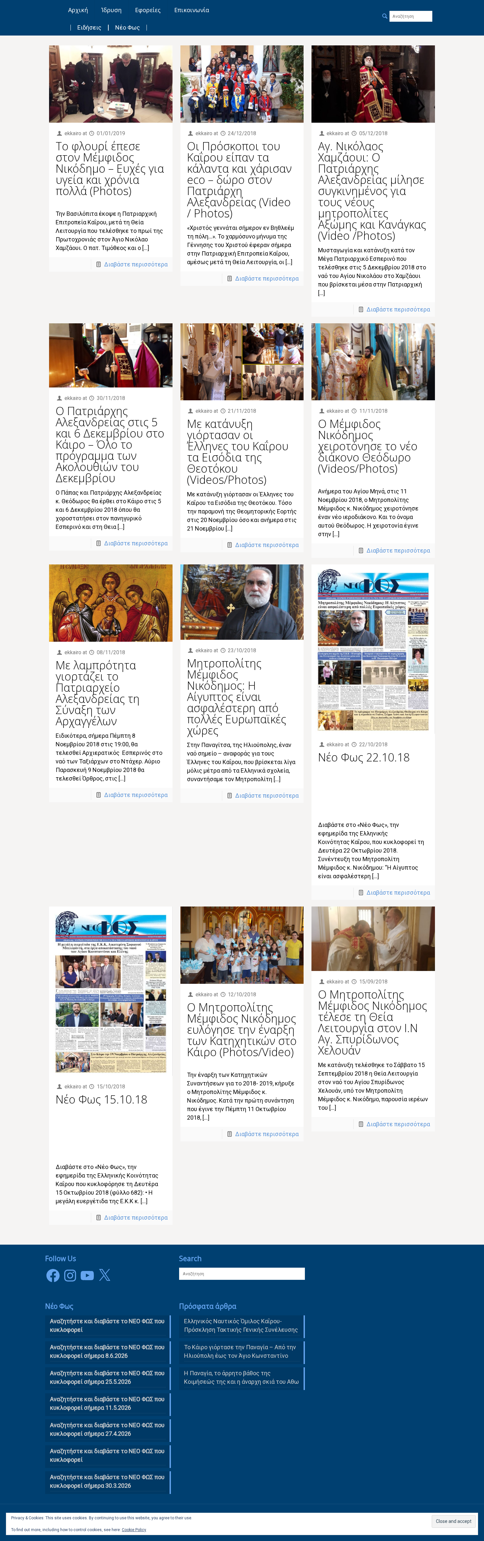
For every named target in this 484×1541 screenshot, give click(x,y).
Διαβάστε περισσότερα (136, 264)
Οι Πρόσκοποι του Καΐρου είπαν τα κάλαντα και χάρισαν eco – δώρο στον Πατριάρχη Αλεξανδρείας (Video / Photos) (239, 179)
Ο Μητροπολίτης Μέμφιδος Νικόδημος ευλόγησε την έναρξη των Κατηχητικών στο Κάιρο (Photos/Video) (242, 1029)
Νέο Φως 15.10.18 (101, 1099)
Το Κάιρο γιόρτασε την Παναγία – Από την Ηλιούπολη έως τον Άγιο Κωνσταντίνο (240, 1351)
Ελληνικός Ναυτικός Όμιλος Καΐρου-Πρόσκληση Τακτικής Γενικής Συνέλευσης (241, 1325)
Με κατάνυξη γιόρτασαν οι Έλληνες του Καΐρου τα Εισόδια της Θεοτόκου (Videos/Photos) (237, 451)
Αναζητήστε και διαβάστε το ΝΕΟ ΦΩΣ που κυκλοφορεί (107, 1455)
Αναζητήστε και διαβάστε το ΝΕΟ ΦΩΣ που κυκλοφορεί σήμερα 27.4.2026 (107, 1429)
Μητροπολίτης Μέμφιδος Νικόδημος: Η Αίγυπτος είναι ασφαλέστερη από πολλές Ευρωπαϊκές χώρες (236, 697)
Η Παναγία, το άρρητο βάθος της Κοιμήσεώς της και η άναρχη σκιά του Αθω (241, 1377)
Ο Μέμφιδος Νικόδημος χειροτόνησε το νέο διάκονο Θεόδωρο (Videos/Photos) (367, 446)
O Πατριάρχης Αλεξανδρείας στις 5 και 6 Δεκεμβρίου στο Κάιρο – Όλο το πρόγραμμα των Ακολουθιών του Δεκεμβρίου (110, 444)
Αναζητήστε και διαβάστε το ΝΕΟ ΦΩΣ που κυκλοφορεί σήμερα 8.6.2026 (107, 1351)
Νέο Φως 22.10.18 (364, 757)
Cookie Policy (134, 1530)
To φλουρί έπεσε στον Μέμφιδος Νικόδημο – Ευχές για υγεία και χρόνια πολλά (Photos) (110, 168)
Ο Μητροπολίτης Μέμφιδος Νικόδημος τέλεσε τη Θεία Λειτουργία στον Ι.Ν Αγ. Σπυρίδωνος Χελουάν (372, 1022)
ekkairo (73, 133)
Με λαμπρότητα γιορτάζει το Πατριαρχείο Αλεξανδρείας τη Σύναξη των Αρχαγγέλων (98, 693)
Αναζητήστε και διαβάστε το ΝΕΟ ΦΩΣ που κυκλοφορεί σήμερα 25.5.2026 (107, 1377)
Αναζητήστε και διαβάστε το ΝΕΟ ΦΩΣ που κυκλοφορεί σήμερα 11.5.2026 (107, 1403)
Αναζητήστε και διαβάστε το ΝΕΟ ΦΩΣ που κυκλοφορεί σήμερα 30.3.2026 (107, 1481)
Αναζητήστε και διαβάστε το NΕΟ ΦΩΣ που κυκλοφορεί (107, 1325)
